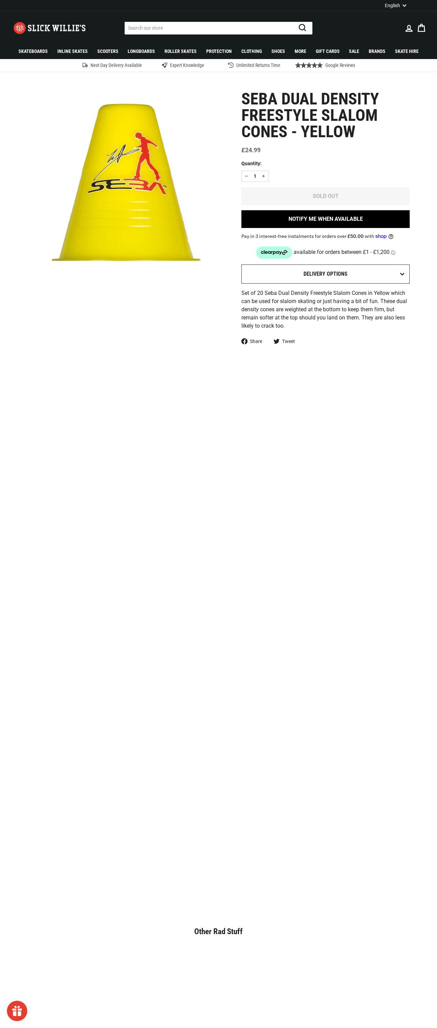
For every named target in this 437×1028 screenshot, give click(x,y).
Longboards (141, 51)
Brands (377, 51)
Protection (219, 51)
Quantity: (251, 163)
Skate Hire (407, 51)
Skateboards (33, 51)
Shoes (278, 51)
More (300, 51)
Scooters (107, 51)
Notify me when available (325, 219)
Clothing (251, 51)
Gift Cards (328, 51)
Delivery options (326, 274)
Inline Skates (72, 51)
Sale (354, 51)
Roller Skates (181, 51)
